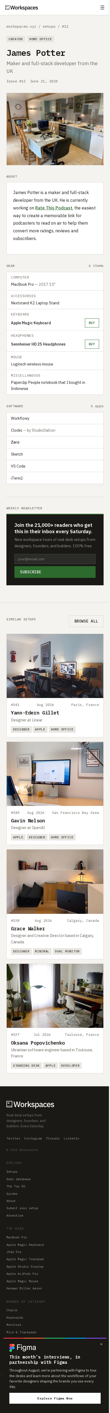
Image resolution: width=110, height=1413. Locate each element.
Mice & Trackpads (21, 1332)
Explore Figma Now (54, 1398)
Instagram (33, 1138)
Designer (21, 729)
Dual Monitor (67, 951)
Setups (12, 1172)
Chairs (12, 1310)
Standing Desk (26, 1065)
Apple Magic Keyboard (31, 322)
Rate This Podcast (53, 208)
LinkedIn (72, 1138)
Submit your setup (22, 1208)
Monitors (13, 1325)
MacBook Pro (16, 1237)
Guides (12, 1194)
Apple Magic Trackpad (25, 1259)
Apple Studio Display (25, 1266)
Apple (40, 729)
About (11, 1201)
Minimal (42, 951)
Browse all (86, 621)
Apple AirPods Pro (22, 1274)
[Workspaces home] (55, 1104)
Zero (15, 442)
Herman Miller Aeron (24, 1288)
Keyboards (14, 1317)
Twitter (13, 1138)
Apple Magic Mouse (22, 1281)
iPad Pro (13, 1252)
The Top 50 (15, 1186)
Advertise (14, 1215)
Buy (92, 323)
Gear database (18, 1179)
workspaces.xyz (21, 26)
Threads (53, 1138)
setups (49, 26)
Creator (16, 39)
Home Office (40, 39)
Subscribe (30, 572)
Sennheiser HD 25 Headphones (38, 344)
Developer (70, 1065)
